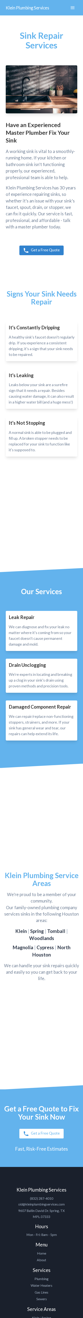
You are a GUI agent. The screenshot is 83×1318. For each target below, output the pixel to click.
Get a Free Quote (45, 249)
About (41, 1260)
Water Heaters (41, 1285)
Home (41, 1253)
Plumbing (41, 1279)
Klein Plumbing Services (27, 7)
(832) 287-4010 (41, 1198)
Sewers (41, 1299)
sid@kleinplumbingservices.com (41, 1204)
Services (41, 1270)
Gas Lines (41, 1292)
